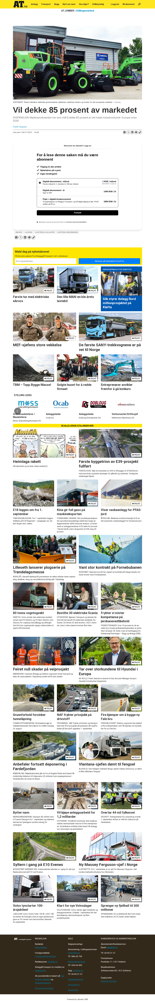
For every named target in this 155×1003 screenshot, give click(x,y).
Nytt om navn (69, 4)
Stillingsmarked (85, 10)
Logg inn (115, 4)
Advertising (73, 990)
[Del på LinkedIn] (132, 132)
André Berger (74, 953)
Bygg (56, 4)
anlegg (19, 232)
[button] (17, 411)
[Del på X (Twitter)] (128, 132)
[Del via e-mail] (136, 132)
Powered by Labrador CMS (77, 999)
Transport (46, 4)
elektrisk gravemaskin (68, 232)
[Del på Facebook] (124, 132)
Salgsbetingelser (75, 979)
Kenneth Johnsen (109, 981)
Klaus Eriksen (41, 947)
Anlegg (34, 4)
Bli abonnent (129, 4)
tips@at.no (53, 961)
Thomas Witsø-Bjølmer (45, 956)
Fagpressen (40, 970)
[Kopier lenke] (140, 132)
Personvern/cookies (44, 988)
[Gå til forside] (20, 4)
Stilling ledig (98, 4)
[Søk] (139, 4)
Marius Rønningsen (76, 961)
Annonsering (73, 985)
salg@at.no (78, 970)
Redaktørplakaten (43, 983)
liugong (28, 232)
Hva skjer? (84, 4)
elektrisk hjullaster (44, 232)
